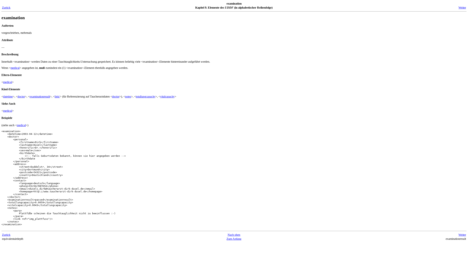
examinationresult (40, 96)
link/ (57, 96)
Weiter (462, 7)
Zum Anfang (234, 238)
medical (15, 67)
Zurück (6, 7)
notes (128, 96)
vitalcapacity (167, 96)
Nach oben (234, 234)
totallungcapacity (145, 96)
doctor (21, 96)
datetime (8, 96)
